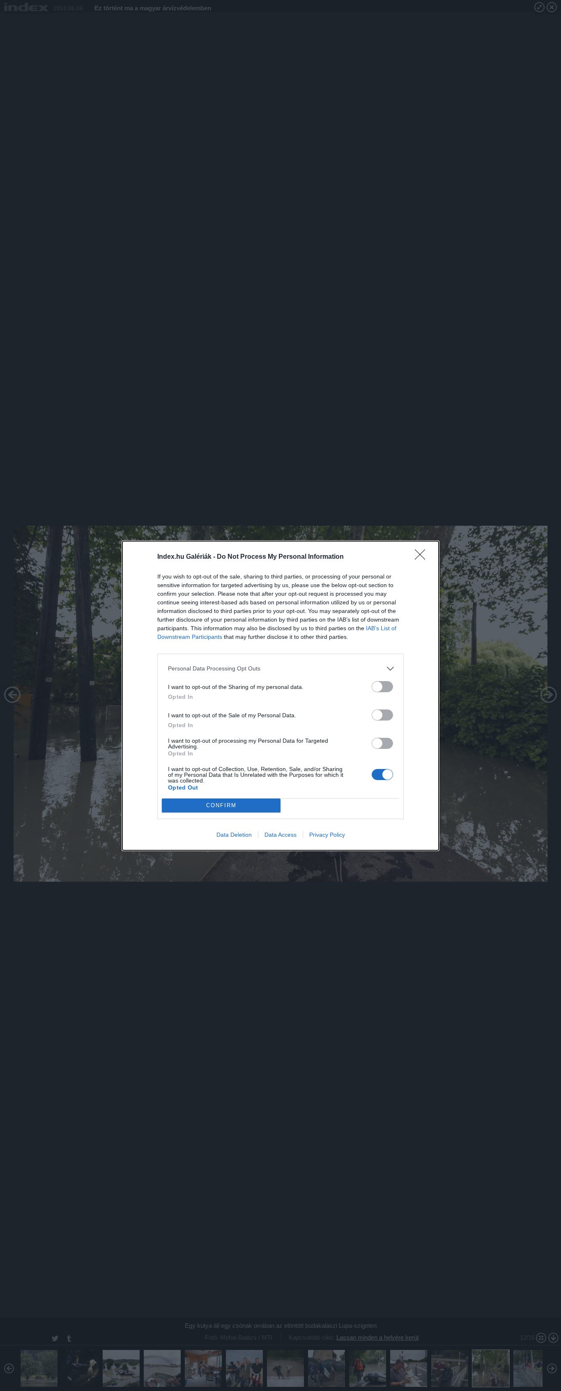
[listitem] (280, 668)
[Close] (422, 557)
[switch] (382, 686)
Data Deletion (234, 834)
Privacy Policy (327, 834)
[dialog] (280, 695)
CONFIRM (221, 805)
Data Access (280, 834)
